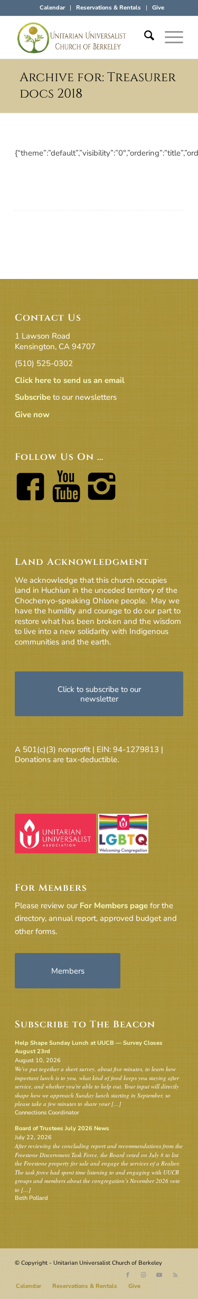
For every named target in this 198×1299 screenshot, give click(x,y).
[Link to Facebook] (128, 1275)
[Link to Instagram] (144, 1275)
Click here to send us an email (70, 380)
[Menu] (168, 37)
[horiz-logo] (82, 37)
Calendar (52, 8)
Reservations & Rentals (108, 8)
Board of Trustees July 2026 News (62, 1128)
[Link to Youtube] (159, 1275)
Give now (32, 414)
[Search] (144, 37)
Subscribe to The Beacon (85, 1024)
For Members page (114, 905)
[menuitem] (52, 8)
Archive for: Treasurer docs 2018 (98, 85)
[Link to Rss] (175, 1275)
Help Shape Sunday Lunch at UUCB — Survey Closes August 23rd (89, 1047)
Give (158, 8)
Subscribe (33, 397)
